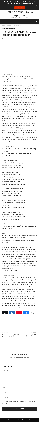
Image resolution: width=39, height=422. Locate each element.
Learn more (19, 8)
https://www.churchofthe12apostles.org (19, 357)
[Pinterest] (12, 42)
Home (3, 25)
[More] (20, 42)
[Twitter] (8, 42)
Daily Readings (17, 25)
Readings (9, 25)
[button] (36, 21)
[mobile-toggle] (3, 21)
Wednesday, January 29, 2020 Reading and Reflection (10, 336)
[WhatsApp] (16, 42)
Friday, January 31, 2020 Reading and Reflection (30, 336)
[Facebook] (3, 42)
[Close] (37, 5)
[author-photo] (19, 352)
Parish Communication (9, 38)
